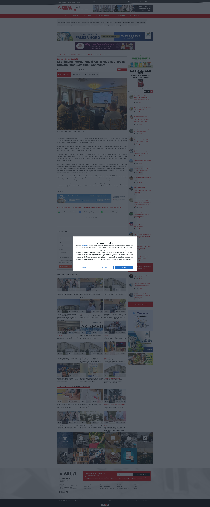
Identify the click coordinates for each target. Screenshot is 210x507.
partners (84, 245)
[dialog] (105, 253)
